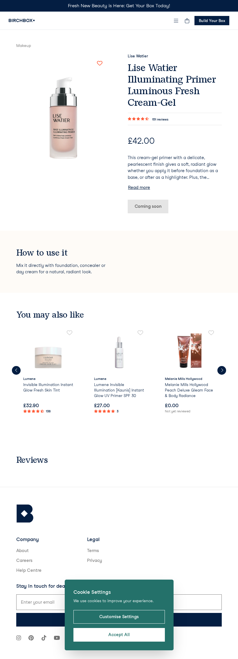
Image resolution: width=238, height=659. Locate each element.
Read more (139, 187)
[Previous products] (16, 370)
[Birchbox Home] (22, 20)
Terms (93, 550)
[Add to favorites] (99, 63)
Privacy (94, 560)
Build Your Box (212, 20)
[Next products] (221, 370)
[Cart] (186, 21)
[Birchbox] (25, 514)
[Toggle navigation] (176, 21)
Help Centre (29, 570)
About (22, 550)
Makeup (23, 45)
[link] (48, 372)
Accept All (119, 634)
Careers (24, 560)
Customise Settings (119, 616)
